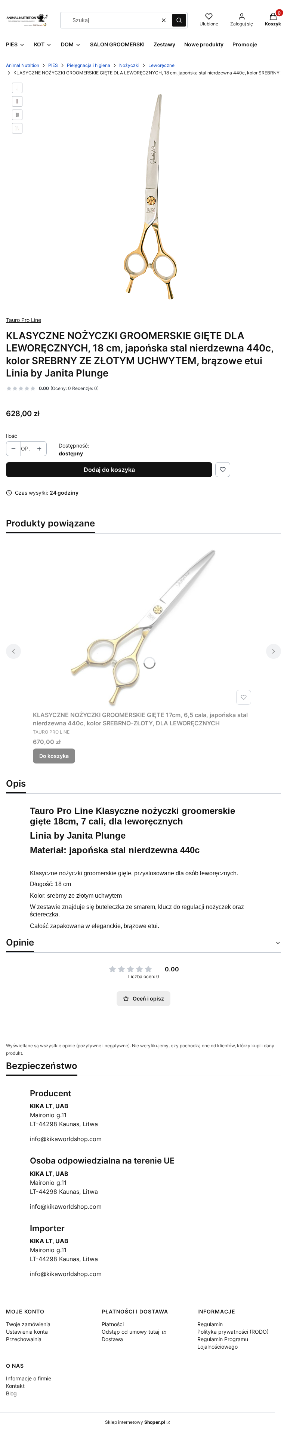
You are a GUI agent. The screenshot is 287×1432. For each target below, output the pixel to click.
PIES (53, 65)
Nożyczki (129, 65)
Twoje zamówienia (28, 1324)
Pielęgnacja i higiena (88, 65)
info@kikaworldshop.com (66, 1139)
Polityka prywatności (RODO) (233, 1331)
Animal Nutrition (22, 65)
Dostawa (112, 1339)
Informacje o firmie (28, 1378)
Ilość (11, 436)
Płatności (113, 1324)
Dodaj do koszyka (109, 469)
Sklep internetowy (135, 1422)
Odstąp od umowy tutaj (131, 1331)
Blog (11, 1393)
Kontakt (15, 1386)
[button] (179, 20)
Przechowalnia (23, 1339)
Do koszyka (54, 756)
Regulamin (210, 1324)
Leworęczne (161, 65)
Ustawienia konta (27, 1331)
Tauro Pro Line (23, 320)
